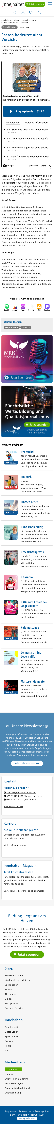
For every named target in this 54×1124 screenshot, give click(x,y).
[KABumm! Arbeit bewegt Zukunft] (11, 607)
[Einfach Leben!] (11, 507)
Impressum (11, 1111)
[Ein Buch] (11, 482)
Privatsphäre (42, 1111)
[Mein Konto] (23, 12)
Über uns (10, 1074)
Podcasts (10, 1041)
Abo (7, 1050)
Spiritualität (11, 1036)
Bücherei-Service (14, 1008)
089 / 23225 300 (14, 799)
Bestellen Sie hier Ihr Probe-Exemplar (24, 891)
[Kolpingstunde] (11, 633)
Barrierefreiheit (18, 1115)
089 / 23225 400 (14, 796)
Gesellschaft (11, 1027)
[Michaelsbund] (13, 5)
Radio (8, 1046)
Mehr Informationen (15, 845)
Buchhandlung (13, 1092)
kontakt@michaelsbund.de (21, 792)
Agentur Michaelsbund (17, 1088)
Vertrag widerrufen (27, 1118)
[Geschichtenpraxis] (11, 557)
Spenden (13, 1069)
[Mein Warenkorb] (39, 12)
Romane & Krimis (14, 975)
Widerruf (32, 1115)
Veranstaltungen (14, 1083)
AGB (41, 1115)
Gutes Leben (11, 1032)
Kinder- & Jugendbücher (18, 980)
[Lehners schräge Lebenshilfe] (11, 658)
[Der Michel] (11, 457)
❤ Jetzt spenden (35, 4)
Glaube (9, 999)
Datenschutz (26, 1111)
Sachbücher (11, 985)
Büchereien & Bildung (17, 1078)
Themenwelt (11, 994)
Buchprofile (11, 1003)
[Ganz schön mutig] (11, 532)
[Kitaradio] (11, 582)
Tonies (8, 989)
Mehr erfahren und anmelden (27, 763)
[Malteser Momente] (11, 687)
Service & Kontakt (13, 806)
